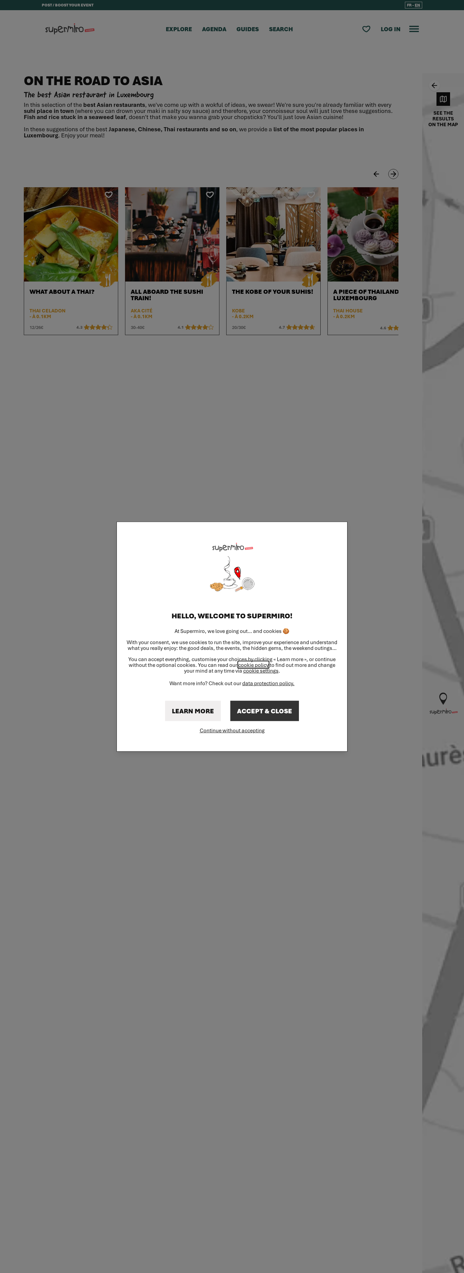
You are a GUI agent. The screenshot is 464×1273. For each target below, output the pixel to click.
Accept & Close (264, 711)
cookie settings (261, 671)
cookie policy (253, 664)
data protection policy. (268, 683)
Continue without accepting (232, 730)
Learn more (193, 711)
